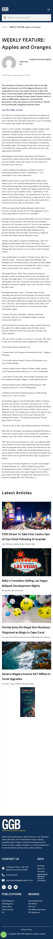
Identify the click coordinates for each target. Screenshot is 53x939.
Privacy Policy (26, 930)
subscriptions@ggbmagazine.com (19, 880)
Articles (4, 27)
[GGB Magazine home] (5, 9)
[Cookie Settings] (3, 935)
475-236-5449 (11, 875)
